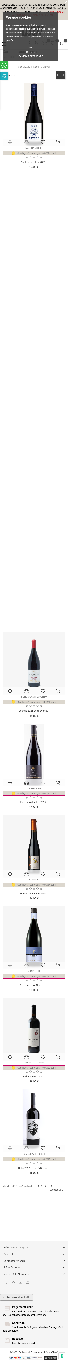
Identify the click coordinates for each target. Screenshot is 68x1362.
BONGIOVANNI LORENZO (34, 696)
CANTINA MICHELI (34, 148)
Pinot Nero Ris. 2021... (34, 436)
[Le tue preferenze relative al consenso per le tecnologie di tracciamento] (62, 1356)
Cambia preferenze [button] (30, 56)
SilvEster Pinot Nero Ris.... (34, 985)
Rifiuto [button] (30, 51)
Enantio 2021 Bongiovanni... (34, 710)
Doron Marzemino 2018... (34, 893)
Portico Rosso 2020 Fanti (34, 619)
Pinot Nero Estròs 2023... (34, 162)
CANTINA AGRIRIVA (34, 239)
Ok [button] (30, 47)
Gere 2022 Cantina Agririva (34, 253)
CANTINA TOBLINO (34, 514)
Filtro (60, 75)
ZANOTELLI (34, 971)
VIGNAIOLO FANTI (34, 605)
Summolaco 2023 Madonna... (34, 344)
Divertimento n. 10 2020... (34, 1076)
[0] (61, 43)
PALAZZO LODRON (34, 1062)
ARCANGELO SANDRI (34, 422)
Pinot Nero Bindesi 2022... (34, 802)
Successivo (57, 1189)
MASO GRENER (34, 788)
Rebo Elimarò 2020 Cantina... (34, 527)
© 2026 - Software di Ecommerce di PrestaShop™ (34, 1352)
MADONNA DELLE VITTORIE (34, 331)
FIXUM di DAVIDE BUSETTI (34, 1154)
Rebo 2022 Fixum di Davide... (34, 1168)
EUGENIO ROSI (34, 879)
